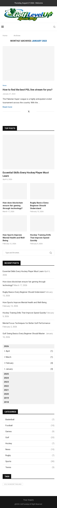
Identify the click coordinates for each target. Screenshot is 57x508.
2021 (6, 390)
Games (29, 431)
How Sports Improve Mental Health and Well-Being (14, 238)
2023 (6, 382)
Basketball (29, 419)
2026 (6, 346)
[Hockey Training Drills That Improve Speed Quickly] (42, 223)
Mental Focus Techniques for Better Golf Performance (27, 323)
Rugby (29, 455)
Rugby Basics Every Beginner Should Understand (39, 206)
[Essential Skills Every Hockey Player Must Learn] (28, 152)
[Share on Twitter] (29, 111)
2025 (6, 374)
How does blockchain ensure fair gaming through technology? (13, 206)
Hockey (29, 443)
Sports (29, 461)
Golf (29, 437)
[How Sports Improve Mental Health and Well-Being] (15, 223)
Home (5, 36)
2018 (6, 402)
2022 (6, 386)
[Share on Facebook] (26, 111)
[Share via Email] (34, 111)
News (29, 449)
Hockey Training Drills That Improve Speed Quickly (40, 238)
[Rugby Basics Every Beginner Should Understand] (42, 191)
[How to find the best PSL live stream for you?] (28, 63)
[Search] (54, 27)
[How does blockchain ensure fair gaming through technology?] (15, 191)
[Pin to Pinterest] (31, 111)
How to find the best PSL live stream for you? (27, 89)
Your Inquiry (28, 500)
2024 (6, 378)
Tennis (29, 467)
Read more (7, 107)
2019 (6, 398)
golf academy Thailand (12, 484)
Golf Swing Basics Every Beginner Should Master (24, 333)
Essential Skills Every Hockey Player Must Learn (26, 174)
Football (29, 425)
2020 (6, 394)
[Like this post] (22, 111)
